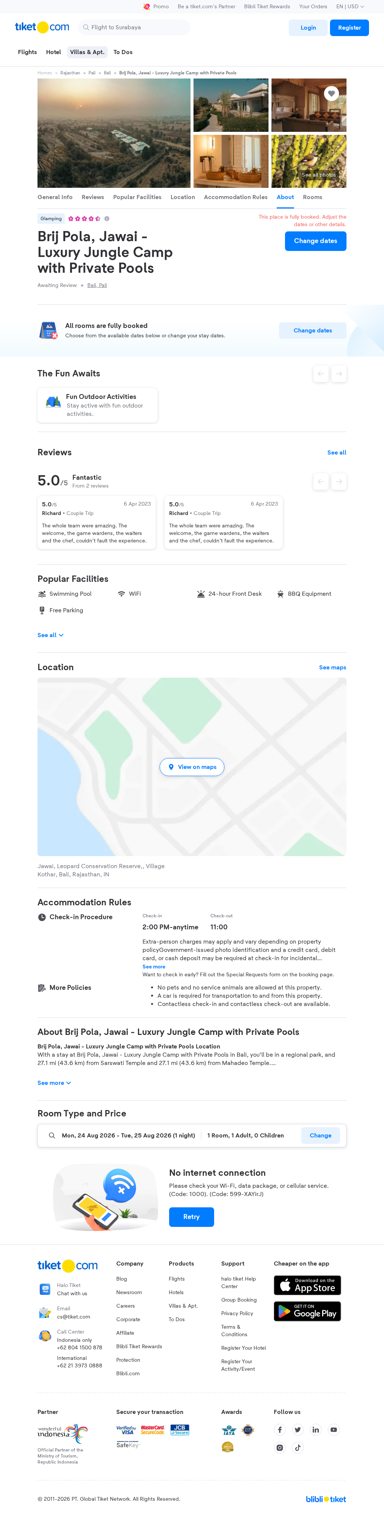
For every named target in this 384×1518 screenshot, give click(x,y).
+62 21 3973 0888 (79, 1365)
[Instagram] (280, 1448)
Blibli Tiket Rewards (267, 6)
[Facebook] (280, 1430)
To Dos (177, 1319)
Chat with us (72, 1293)
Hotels (176, 1292)
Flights (177, 1279)
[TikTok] (298, 1448)
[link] (308, 28)
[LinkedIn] (316, 1430)
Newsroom (129, 1292)
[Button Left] (321, 481)
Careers (125, 1306)
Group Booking (239, 1300)
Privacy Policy (237, 1313)
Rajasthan (70, 73)
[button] (192, 767)
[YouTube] (334, 1430)
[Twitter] (298, 1430)
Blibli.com (128, 1373)
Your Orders (313, 6)
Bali (107, 73)
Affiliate (125, 1333)
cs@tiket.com (73, 1317)
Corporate (128, 1319)
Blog (121, 1279)
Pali (92, 73)
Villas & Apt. (183, 1306)
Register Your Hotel (243, 1348)
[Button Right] (339, 481)
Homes (45, 73)
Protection (128, 1360)
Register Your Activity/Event (238, 1365)
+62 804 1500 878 (79, 1347)
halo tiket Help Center (238, 1283)
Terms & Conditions (234, 1331)
